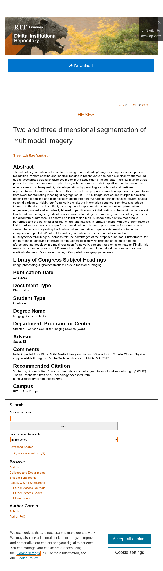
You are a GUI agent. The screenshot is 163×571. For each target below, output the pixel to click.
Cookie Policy (27, 558)
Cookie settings (28, 553)
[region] (81, 545)
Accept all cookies (129, 538)
